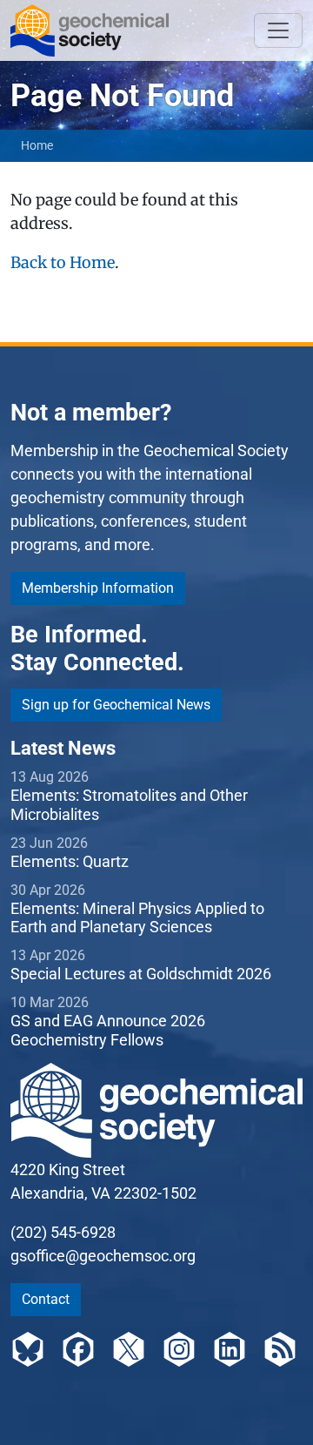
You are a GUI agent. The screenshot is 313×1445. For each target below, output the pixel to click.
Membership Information (98, 588)
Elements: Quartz (69, 861)
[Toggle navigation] (278, 30)
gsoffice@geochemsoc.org (103, 1256)
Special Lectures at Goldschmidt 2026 (140, 973)
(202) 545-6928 (63, 1232)
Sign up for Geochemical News (116, 704)
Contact (46, 1299)
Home (37, 145)
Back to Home (62, 262)
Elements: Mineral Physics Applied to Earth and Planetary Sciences (137, 918)
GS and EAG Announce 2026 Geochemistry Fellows (107, 1030)
